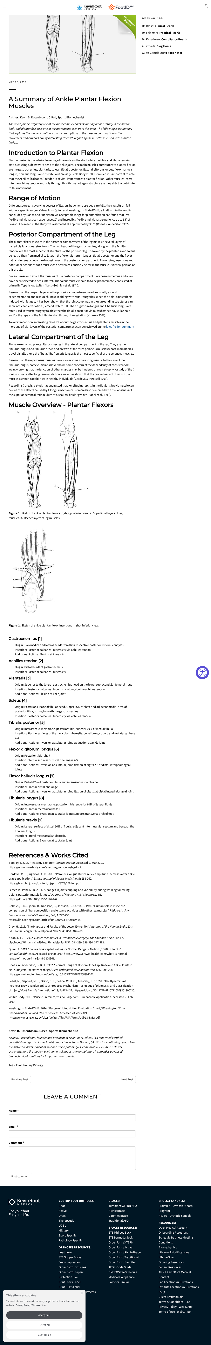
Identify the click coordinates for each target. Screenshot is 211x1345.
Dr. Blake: (158, 26)
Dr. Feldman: (161, 33)
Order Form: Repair (71, 1272)
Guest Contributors (162, 53)
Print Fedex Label (70, 1282)
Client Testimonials (171, 1297)
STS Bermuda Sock (120, 1237)
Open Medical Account (173, 1228)
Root (62, 1206)
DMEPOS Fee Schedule (123, 1272)
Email (13, 1127)
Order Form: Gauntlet (122, 1262)
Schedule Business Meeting (176, 1237)
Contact (164, 1277)
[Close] (82, 1293)
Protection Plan (69, 1277)
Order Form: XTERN (121, 1242)
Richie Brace (117, 1211)
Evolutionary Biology (29, 1065)
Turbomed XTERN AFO (123, 1206)
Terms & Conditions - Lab (174, 1302)
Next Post (127, 1079)
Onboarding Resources (173, 1232)
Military (64, 1230)
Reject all (44, 1325)
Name (14, 1111)
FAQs (162, 1292)
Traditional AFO (119, 1221)
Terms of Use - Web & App (175, 1312)
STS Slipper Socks (70, 1257)
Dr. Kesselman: (164, 39)
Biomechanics (168, 1247)
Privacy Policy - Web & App (175, 1307)
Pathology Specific (70, 1240)
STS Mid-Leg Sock (120, 1232)
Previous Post (19, 1079)
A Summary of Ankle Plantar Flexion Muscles (65, 102)
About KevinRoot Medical (175, 1272)
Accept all (44, 1315)
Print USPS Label (69, 1287)
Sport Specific (67, 1235)
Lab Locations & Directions (176, 1282)
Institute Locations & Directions (179, 1287)
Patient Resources (170, 1267)
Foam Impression (70, 1262)
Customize (44, 1335)
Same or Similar (119, 1282)
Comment (16, 1143)
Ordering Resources (171, 1262)
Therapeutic (66, 1221)
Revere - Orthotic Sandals (175, 1216)
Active (63, 1211)
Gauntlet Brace (118, 1216)
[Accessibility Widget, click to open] (202, 672)
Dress (62, 1216)
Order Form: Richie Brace (125, 1252)
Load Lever (66, 1252)
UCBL (62, 1225)
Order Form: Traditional (124, 1257)
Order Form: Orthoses (72, 1267)
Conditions (166, 1242)
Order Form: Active (120, 1247)
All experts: (156, 46)
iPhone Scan (167, 1257)
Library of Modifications (174, 1252)
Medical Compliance (122, 1277)
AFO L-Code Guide (120, 1267)
